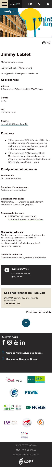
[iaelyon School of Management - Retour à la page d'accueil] (15, 4)
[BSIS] (12, 407)
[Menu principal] (4, 4)
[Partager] (48, 43)
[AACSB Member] (36, 379)
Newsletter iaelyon (26, 445)
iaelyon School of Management (16, 68)
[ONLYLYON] (27, 422)
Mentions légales (26, 450)
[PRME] (31, 392)
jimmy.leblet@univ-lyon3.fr (14, 124)
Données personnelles (26, 455)
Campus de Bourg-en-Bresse (22, 359)
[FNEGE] (36, 407)
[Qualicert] (40, 422)
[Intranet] (48, 4)
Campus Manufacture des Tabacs (24, 353)
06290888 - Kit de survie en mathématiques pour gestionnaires (25, 217)
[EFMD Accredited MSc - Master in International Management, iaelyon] (13, 379)
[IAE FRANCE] (11, 422)
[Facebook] (3, 342)
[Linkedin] (22, 342)
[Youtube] (16, 342)
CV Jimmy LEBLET (20, 273)
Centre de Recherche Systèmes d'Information (23, 257)
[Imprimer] (44, 43)
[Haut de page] (26, 323)
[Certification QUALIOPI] (24, 436)
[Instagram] (9, 342)
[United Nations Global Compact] (14, 392)
